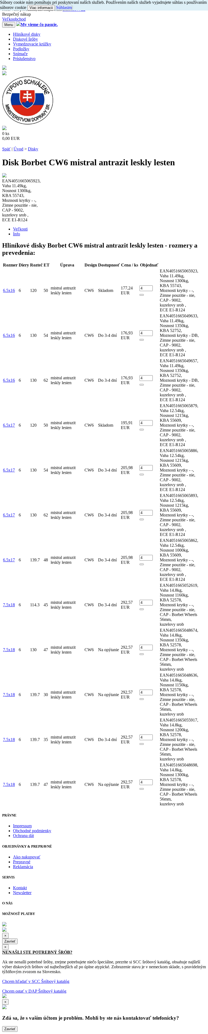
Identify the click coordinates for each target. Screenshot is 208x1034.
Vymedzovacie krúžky (32, 44)
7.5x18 (9, 604)
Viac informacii (41, 8)
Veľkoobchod (14, 19)
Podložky (21, 49)
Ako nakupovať (26, 857)
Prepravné (21, 862)
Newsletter (22, 892)
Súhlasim (64, 7)
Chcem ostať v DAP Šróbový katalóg (34, 991)
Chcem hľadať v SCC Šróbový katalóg (35, 981)
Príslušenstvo (24, 58)
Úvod (18, 149)
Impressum (22, 826)
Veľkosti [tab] (20, 229)
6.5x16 (9, 290)
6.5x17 (9, 425)
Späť (6, 149)
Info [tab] (16, 234)
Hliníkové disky (26, 34)
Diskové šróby (25, 39)
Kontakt (20, 887)
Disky (33, 149)
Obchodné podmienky (32, 830)
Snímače (20, 53)
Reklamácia (23, 866)
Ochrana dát (23, 835)
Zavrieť (9, 941)
